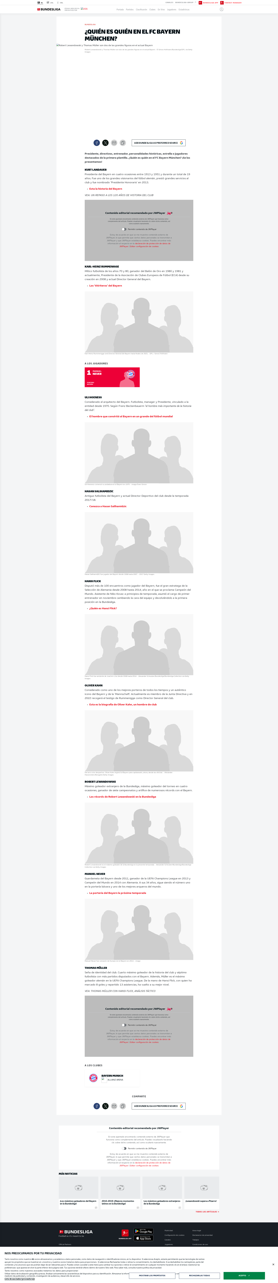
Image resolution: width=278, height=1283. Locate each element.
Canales (169, 2)
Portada (120, 9)
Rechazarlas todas (199, 1276)
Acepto (242, 1276)
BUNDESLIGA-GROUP (184, 2)
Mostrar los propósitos (152, 1276)
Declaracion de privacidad (202, 1235)
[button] (220, 9)
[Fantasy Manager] (222, 2)
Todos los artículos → (207, 1211)
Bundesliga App (210, 2)
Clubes (152, 9)
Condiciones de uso (200, 1244)
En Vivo (161, 9)
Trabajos (195, 1240)
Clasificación (141, 9)
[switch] (124, 229)
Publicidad (169, 1231)
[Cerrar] (273, 1264)
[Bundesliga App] (200, 2)
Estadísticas (184, 9)
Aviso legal (196, 1231)
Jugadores (171, 9)
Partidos (130, 9)
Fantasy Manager (233, 2)
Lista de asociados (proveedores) (19, 1279)
